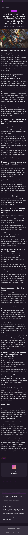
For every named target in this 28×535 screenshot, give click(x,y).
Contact (18, 528)
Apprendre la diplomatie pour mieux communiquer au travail (11, 501)
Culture (7, 7)
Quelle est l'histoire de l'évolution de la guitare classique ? (13, 514)
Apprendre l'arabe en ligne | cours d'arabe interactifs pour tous (12, 497)
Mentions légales (11, 528)
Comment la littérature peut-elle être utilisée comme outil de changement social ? (13, 510)
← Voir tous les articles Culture (8, 481)
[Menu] (25, 1)
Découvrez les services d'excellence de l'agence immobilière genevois (13, 505)
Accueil (3, 7)
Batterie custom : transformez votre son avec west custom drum (13, 518)
